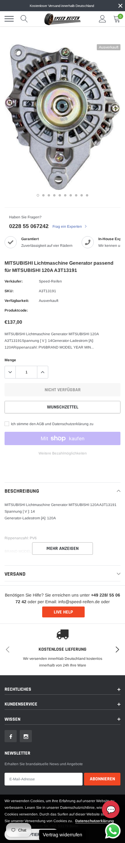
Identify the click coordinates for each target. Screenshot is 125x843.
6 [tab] (65, 195)
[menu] (9, 18)
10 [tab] (87, 195)
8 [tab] (76, 195)
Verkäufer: (14, 281)
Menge (10, 360)
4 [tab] (54, 195)
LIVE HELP (63, 612)
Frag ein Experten (67, 226)
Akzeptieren (32, 834)
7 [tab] (70, 195)
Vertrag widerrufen (62, 834)
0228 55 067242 (29, 226)
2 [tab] (43, 195)
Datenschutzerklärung (94, 821)
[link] (11, 736)
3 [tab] (49, 195)
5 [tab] (60, 195)
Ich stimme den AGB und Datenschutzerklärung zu (51, 424)
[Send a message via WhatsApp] (113, 831)
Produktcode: (16, 310)
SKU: (9, 291)
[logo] (62, 18)
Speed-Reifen (50, 281)
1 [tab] (38, 195)
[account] (102, 19)
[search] (24, 18)
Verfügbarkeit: (17, 301)
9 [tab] (81, 195)
